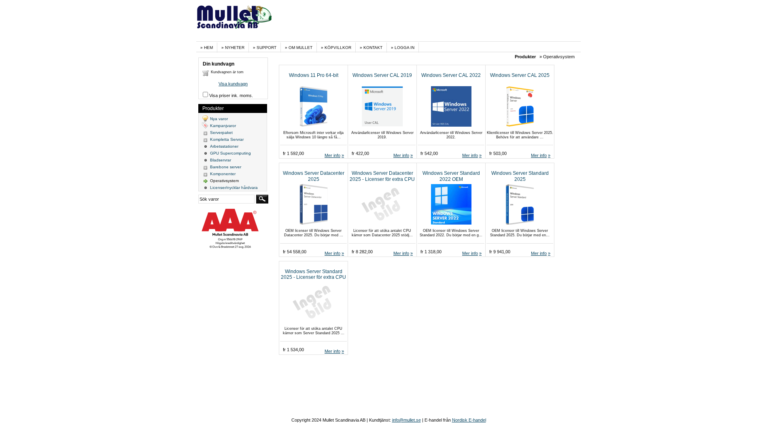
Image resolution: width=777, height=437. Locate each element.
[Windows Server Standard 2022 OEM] (448, 223)
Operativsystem (224, 180)
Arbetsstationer (224, 146)
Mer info (332, 155)
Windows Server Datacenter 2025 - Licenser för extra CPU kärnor (382, 179)
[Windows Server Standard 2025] (516, 223)
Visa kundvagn (233, 83)
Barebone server (225, 167)
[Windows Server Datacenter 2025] (310, 223)
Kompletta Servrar (227, 139)
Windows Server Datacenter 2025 (313, 176)
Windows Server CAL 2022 (451, 75)
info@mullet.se (406, 420)
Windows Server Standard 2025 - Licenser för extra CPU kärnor (313, 277)
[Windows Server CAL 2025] (516, 125)
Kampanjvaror (223, 125)
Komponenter (223, 174)
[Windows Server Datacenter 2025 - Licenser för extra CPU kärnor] (379, 223)
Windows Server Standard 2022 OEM (451, 176)
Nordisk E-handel (469, 420)
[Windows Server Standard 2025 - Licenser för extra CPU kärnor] (310, 321)
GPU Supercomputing (230, 153)
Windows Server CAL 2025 (520, 75)
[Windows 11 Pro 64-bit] (310, 125)
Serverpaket (221, 132)
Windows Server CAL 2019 (382, 75)
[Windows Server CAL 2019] (379, 125)
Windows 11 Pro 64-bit (313, 75)
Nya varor (219, 119)
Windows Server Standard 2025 (520, 176)
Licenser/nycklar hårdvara (234, 187)
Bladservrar (220, 160)
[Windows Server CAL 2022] (448, 125)
